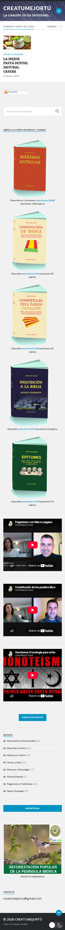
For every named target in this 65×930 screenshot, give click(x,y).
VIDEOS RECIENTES (32, 717)
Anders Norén (20, 924)
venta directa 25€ (26, 429)
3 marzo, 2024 (11, 75)
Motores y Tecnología (18, 769)
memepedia (32, 808)
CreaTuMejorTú (27, 8)
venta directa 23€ (30, 273)
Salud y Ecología (13, 54)
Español (12, 92)
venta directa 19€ (30, 501)
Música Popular (15, 776)
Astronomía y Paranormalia (21, 740)
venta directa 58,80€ (45, 200)
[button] (56, 925)
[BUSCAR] (57, 111)
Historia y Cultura (16, 755)
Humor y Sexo (14, 762)
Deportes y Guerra (16, 748)
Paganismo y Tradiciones (19, 783)
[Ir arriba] (59, 913)
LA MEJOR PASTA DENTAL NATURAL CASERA (15, 65)
